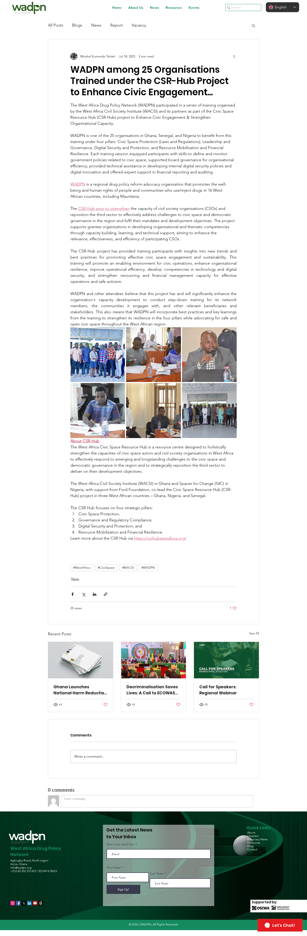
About (251, 832)
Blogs (77, 25)
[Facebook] (18, 903)
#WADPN (148, 568)
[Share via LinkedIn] (94, 594)
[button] (136, 7)
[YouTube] (35, 903)
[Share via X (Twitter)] (83, 594)
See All (254, 633)
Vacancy (139, 25)
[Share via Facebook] (72, 594)
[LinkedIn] (29, 903)
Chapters (253, 836)
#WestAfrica (81, 568)
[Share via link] (105, 594)
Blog (250, 846)
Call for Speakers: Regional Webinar (218, 690)
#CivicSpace (106, 568)
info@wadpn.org (20, 867)
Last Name (156, 873)
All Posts (55, 25)
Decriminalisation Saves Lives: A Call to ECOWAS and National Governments (152, 690)
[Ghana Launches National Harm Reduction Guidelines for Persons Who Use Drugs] (80, 660)
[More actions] (234, 56)
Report (116, 25)
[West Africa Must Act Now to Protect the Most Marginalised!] (153, 660)
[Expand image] (97, 354)
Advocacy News (257, 839)
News (96, 25)
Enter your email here (120, 844)
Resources (253, 842)
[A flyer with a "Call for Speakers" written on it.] (226, 660)
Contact (252, 849)
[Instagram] (12, 903)
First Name (114, 867)
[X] (24, 903)
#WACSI (128, 568)
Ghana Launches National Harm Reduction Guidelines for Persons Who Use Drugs (80, 690)
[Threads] (40, 903)
